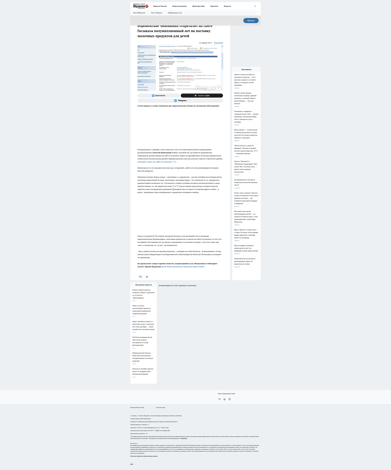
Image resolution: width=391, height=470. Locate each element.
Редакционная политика (137, 407)
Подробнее (184, 438)
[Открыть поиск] (255, 6)
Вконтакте (178, 266)
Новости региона (179, 6)
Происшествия (198, 6)
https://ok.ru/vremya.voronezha (246, 449)
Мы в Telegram (156, 13)
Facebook (168, 266)
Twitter (201, 266)
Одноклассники (190, 266)
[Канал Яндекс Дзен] (202, 96)
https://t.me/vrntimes (217, 449)
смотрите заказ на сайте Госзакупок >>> (156, 162)
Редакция (218, 43)
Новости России (160, 6)
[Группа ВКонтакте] (158, 96)
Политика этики (160, 407)
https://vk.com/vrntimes (230, 449)
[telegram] (148, 276)
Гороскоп (214, 6)
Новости (227, 6)
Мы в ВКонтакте (139, 13)
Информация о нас (175, 13)
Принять (251, 21)
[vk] (140, 276)
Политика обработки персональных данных (144, 456)
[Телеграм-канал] (180, 101)
